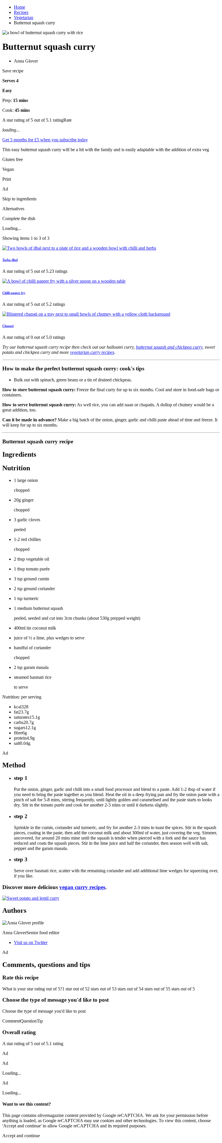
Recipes (21, 12)
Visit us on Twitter (30, 942)
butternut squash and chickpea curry (169, 347)
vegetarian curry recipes (92, 352)
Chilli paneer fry (13, 293)
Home (19, 7)
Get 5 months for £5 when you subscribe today (45, 139)
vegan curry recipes (82, 887)
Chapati (8, 326)
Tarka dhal (10, 259)
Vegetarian (23, 17)
